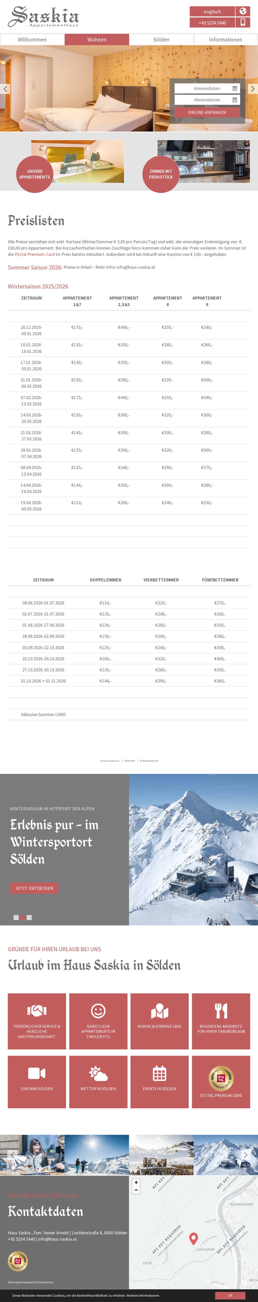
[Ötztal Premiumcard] (18, 1262)
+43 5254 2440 (21, 1239)
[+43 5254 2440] (242, 23)
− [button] (136, 1190)
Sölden (161, 39)
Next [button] (253, 89)
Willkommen (32, 39)
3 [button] (29, 917)
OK (230, 1295)
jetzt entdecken (34, 888)
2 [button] (22, 917)
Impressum (27, 1282)
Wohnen (97, 39)
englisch (212, 12)
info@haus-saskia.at (57, 1239)
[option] (129, 88)
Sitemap (13, 1282)
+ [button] (136, 1182)
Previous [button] (5, 89)
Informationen (225, 39)
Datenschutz (45, 1282)
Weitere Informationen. (143, 1295)
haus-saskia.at (109, 761)
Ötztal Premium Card (35, 254)
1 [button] (16, 917)
